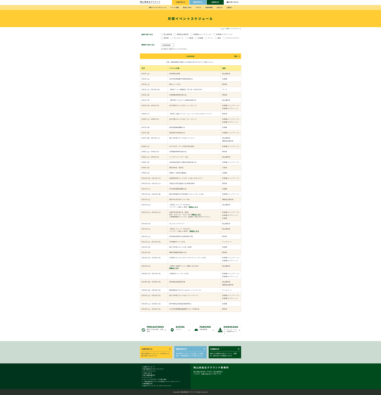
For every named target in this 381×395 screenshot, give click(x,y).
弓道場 (190, 38)
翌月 (236, 56)
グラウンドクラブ (232, 38)
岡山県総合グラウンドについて (153, 369)
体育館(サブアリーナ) (224, 34)
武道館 (200, 38)
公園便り (229, 7)
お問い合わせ (234, 2)
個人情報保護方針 (149, 375)
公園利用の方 (180, 2)
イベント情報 (174, 7)
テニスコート (179, 38)
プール (210, 38)
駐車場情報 (209, 7)
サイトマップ (147, 377)
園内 (219, 38)
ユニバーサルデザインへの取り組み (155, 379)
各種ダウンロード (149, 367)
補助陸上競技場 (182, 34)
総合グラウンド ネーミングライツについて (157, 386)
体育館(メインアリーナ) (202, 34)
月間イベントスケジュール (157, 7)
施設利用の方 (198, 2)
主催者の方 (215, 2)
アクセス (198, 7)
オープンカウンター (149, 371)
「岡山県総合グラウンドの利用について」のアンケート (161, 381)
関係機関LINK (148, 384)
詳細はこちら (193, 207)
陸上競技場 (168, 34)
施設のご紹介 (187, 7)
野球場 (166, 38)
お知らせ (219, 7)
